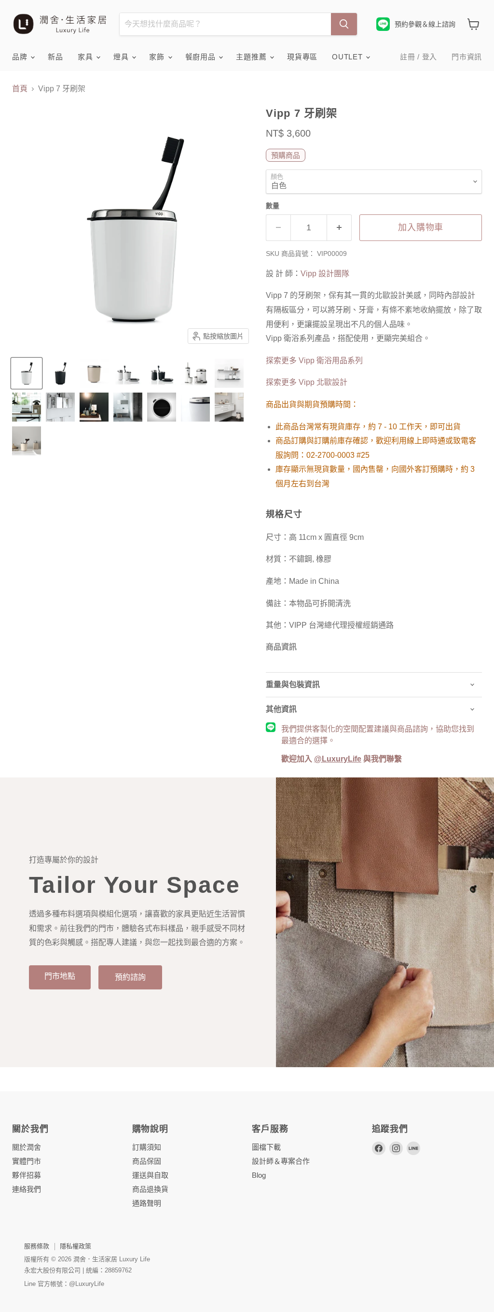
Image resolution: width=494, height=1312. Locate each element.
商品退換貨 (150, 1189)
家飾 (157, 57)
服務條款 (36, 1246)
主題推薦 (252, 57)
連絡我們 (26, 1189)
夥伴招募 (26, 1175)
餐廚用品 (201, 57)
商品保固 (146, 1161)
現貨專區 (302, 57)
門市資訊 (467, 57)
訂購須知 (146, 1147)
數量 (272, 206)
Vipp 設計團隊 (325, 273)
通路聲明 (146, 1203)
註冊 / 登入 (418, 57)
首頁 (19, 89)
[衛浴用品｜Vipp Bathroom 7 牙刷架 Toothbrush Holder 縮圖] (26, 373)
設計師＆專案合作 (281, 1161)
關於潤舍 (26, 1147)
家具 (86, 57)
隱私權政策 (75, 1246)
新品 (55, 57)
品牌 (20, 57)
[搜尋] (344, 24)
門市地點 (59, 976)
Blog (259, 1175)
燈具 (122, 57)
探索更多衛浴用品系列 (314, 360)
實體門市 (26, 1161)
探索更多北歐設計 (306, 382)
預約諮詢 (130, 977)
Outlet (348, 57)
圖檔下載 (266, 1147)
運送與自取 (150, 1175)
